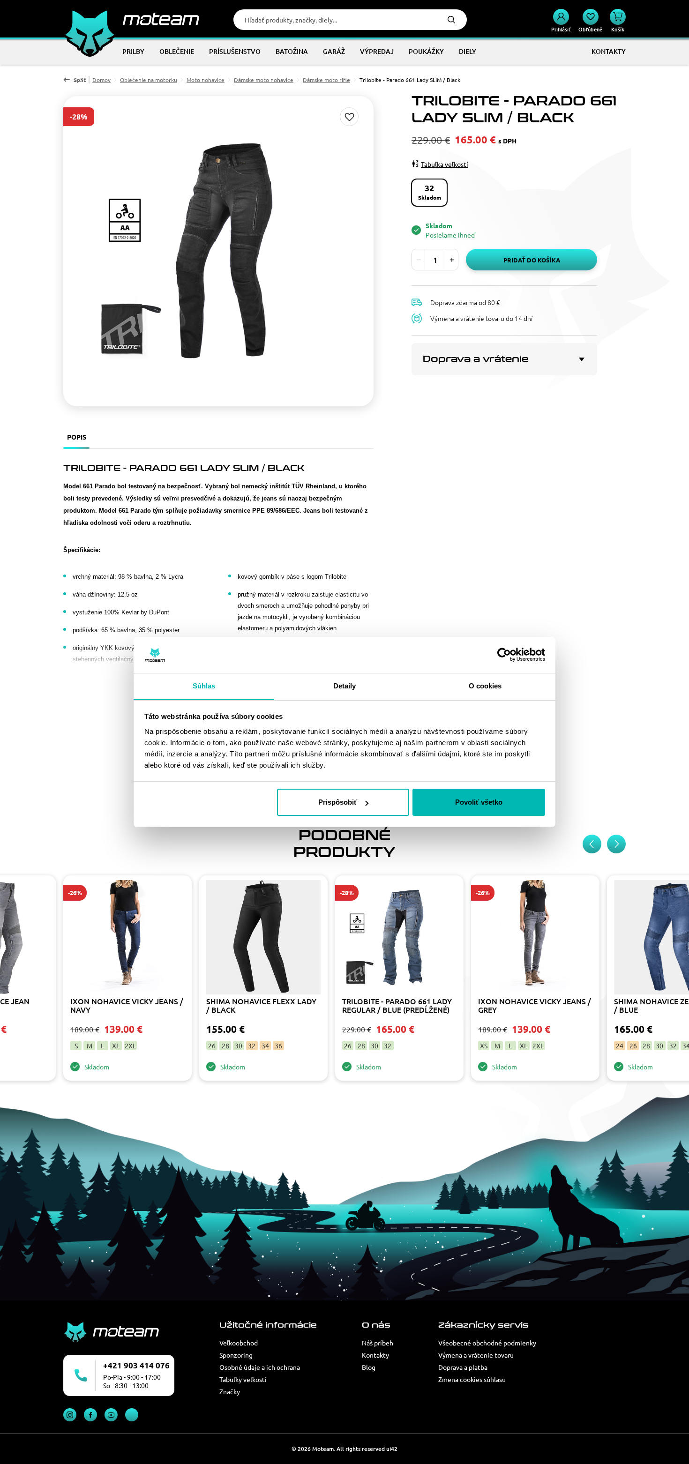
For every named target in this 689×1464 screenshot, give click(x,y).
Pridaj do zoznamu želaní (349, 116)
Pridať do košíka (531, 260)
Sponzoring (236, 1355)
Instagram (69, 1414)
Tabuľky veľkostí (243, 1379)
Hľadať (451, 19)
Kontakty (375, 1355)
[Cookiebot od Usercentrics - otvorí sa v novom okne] (504, 655)
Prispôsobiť (337, 802)
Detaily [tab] (344, 686)
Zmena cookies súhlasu (472, 1379)
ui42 (391, 1449)
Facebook (90, 1414)
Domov (101, 79)
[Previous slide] (592, 844)
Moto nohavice (206, 79)
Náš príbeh (377, 1342)
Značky (229, 1391)
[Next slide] (616, 844)
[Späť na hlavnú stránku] (131, 19)
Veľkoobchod (238, 1342)
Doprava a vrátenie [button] (475, 359)
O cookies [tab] (485, 686)
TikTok (131, 1414)
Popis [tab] (76, 437)
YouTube (111, 1414)
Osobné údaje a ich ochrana (259, 1367)
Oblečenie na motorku (148, 79)
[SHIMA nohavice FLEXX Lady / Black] (263, 938)
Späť (80, 79)
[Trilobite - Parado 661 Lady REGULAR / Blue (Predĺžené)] (399, 938)
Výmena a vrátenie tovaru (476, 1355)
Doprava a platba (462, 1367)
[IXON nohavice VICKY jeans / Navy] (127, 938)
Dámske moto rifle (326, 79)
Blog (368, 1367)
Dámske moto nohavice (263, 79)
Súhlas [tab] (204, 686)
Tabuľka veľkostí (444, 164)
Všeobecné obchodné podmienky (487, 1342)
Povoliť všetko (478, 802)
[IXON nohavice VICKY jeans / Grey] (535, 938)
